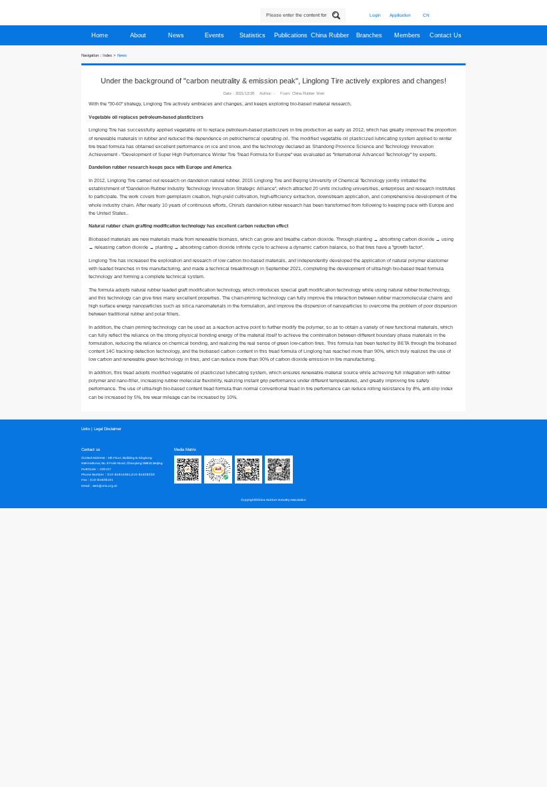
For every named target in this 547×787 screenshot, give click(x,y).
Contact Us (447, 35)
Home (100, 35)
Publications (292, 35)
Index (107, 55)
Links (85, 429)
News (177, 35)
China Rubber (331, 35)
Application (400, 15)
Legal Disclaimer (107, 429)
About (139, 35)
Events (215, 35)
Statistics (253, 35)
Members (408, 35)
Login (375, 15)
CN (426, 15)
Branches (370, 35)
